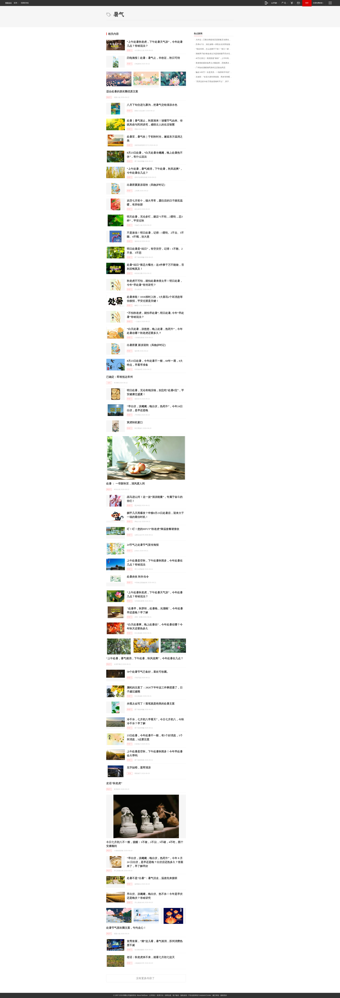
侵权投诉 (223, 995)
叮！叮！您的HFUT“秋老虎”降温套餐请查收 (153, 529)
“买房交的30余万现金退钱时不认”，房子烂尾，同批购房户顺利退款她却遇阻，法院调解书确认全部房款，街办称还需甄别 (215, 82)
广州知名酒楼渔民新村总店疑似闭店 (210, 68)
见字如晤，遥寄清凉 (139, 767)
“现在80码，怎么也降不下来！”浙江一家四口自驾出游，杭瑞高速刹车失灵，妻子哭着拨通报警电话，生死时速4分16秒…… (215, 49)
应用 (15, 3)
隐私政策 (183, 995)
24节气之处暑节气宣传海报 (143, 544)
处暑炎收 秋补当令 (138, 576)
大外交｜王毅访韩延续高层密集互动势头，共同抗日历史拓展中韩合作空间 (215, 40)
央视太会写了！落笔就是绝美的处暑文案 (151, 703)
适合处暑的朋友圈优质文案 (122, 91)
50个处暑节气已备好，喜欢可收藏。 (148, 671)
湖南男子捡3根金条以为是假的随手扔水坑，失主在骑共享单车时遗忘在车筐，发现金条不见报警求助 (215, 54)
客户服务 (176, 995)
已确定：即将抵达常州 (119, 376)
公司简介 (152, 995)
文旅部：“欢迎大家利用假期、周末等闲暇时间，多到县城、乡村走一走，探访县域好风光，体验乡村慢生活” (215, 77)
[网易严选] (284, 3)
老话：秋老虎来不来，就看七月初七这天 (151, 957)
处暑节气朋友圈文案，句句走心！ (126, 927)
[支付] (292, 3)
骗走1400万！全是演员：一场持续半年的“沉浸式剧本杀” (215, 72)
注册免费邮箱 (317, 3)
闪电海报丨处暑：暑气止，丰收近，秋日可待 (153, 57)
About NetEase (142, 995)
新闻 (109, 383)
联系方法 (160, 995)
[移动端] (266, 3)
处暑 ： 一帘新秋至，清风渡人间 (125, 483)
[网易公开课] (274, 3)
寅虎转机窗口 (135, 422)
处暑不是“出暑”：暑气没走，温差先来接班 (152, 878)
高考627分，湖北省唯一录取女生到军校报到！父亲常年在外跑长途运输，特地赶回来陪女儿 (215, 44)
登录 (307, 3)
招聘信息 (168, 995)
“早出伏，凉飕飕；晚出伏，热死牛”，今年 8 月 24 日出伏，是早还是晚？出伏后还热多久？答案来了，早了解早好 (155, 862)
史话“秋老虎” (114, 783)
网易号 (129, 50)
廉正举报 (215, 995)
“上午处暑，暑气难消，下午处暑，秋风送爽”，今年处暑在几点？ (144, 658)
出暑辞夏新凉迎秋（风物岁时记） (147, 184)
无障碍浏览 (25, 3)
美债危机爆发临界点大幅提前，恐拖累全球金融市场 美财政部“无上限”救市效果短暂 (215, 63)
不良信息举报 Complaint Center (199, 995)
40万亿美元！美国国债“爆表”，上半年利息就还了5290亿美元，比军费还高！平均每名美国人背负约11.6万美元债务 (215, 58)
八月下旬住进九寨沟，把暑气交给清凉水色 (152, 104)
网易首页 (8, 3)
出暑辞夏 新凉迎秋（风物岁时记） (147, 345)
